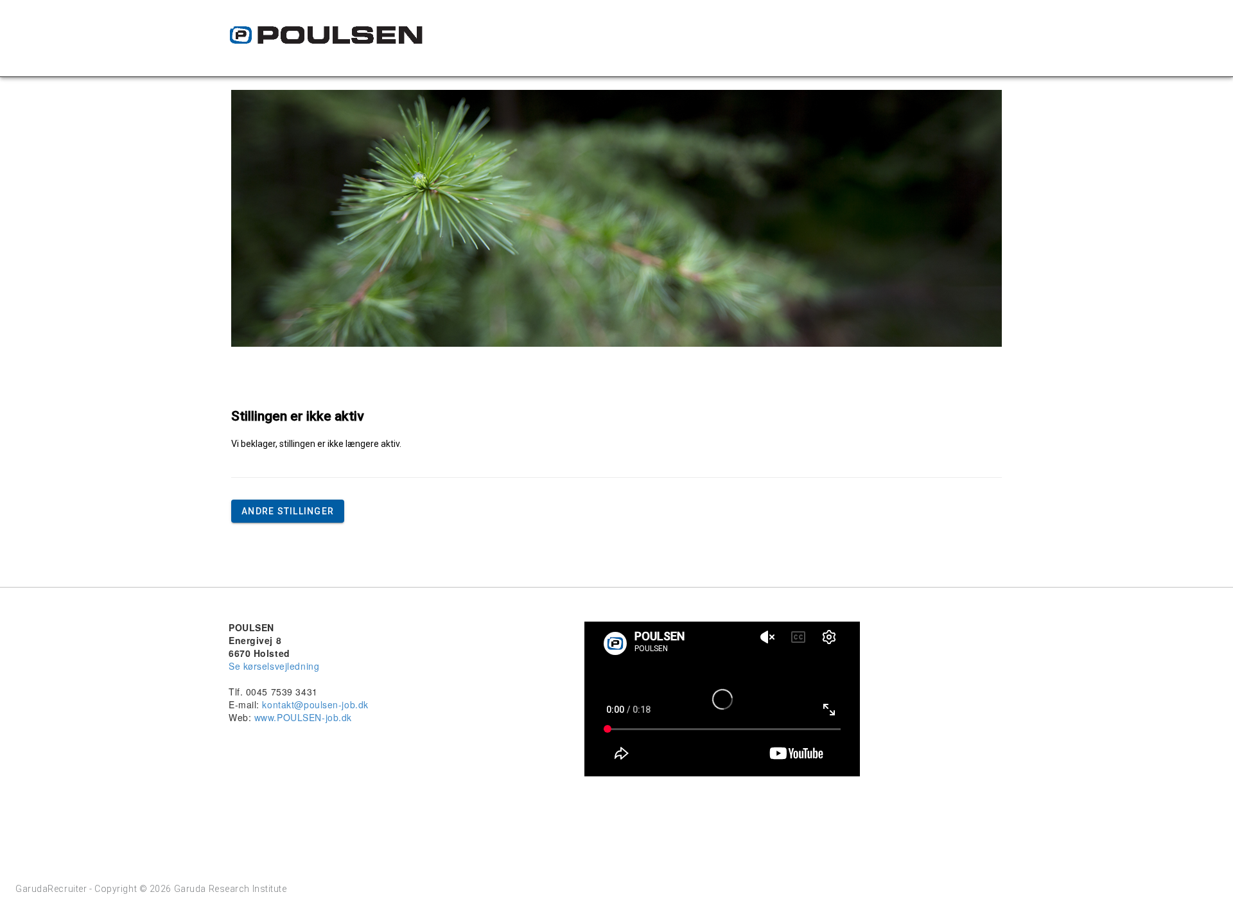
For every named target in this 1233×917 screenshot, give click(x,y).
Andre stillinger (287, 511)
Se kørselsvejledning (274, 665)
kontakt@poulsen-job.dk (315, 704)
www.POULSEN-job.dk (303, 717)
